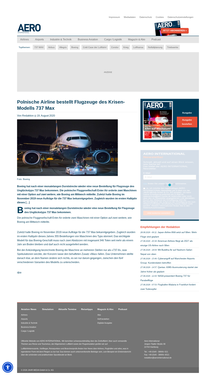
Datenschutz (145, 17)
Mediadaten (130, 17)
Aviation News (28, 309)
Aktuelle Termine (67, 309)
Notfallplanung (155, 47)
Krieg (126, 47)
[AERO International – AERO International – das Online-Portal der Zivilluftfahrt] (48, 30)
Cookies (160, 17)
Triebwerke (172, 47)
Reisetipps (87, 309)
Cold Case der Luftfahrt (94, 47)
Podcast (122, 309)
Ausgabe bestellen (187, 122)
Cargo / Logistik (27, 331)
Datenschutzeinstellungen (180, 17)
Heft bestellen (103, 319)
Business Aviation (28, 327)
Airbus (51, 47)
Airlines (24, 315)
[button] (7, 367)
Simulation (48, 309)
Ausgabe (187, 112)
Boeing (74, 47)
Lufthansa (138, 47)
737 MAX (38, 47)
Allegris (63, 47)
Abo (99, 315)
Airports (24, 319)
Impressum (114, 17)
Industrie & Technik (29, 323)
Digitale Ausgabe (104, 323)
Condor (115, 47)
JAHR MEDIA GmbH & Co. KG (41, 370)
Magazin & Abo (105, 309)
